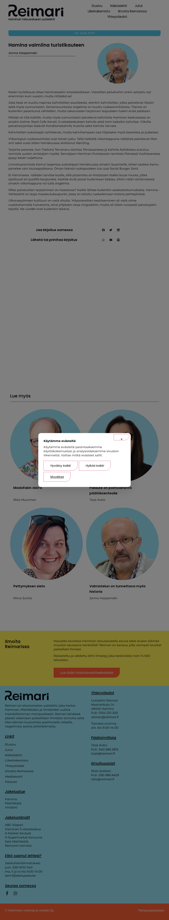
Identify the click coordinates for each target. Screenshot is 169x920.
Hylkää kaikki (95, 466)
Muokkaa (57, 477)
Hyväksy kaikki (60, 466)
